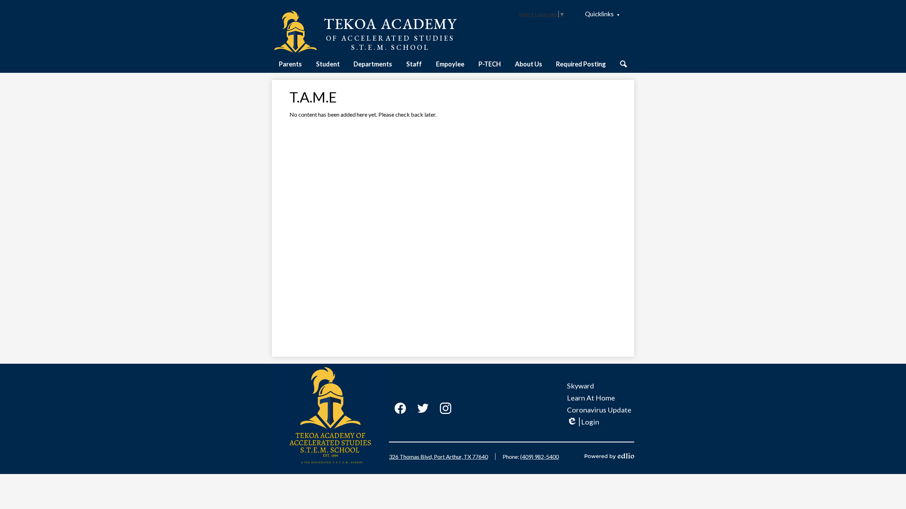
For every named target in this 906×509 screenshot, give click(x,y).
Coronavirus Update (599, 409)
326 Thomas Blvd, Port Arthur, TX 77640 (438, 456)
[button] (290, 64)
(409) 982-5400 (539, 456)
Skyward (580, 385)
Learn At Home (591, 397)
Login (583, 421)
